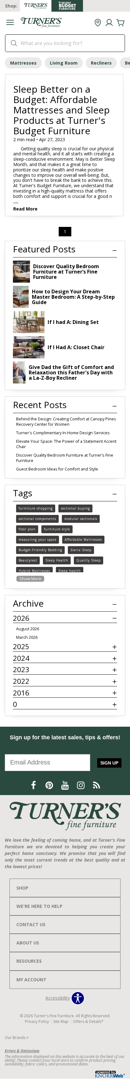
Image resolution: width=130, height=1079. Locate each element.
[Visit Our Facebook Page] (34, 785)
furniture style (57, 529)
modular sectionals (80, 518)
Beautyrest (28, 560)
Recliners (101, 63)
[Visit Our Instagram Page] (81, 785)
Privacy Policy (37, 1021)
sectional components (37, 518)
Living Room (64, 63)
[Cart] (120, 23)
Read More (25, 209)
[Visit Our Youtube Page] (65, 785)
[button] (10, 23)
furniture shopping (36, 508)
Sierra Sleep (81, 550)
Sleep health (69, 570)
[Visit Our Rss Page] (97, 785)
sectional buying (75, 508)
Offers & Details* (88, 1021)
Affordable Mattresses (83, 539)
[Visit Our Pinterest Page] (50, 785)
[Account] (109, 23)
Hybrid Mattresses (34, 570)
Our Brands (17, 1037)
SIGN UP (109, 762)
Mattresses (23, 63)
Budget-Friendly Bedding (40, 550)
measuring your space (37, 539)
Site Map (60, 1021)
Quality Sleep (88, 560)
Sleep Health (56, 560)
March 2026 (27, 637)
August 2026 (27, 629)
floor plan (27, 529)
